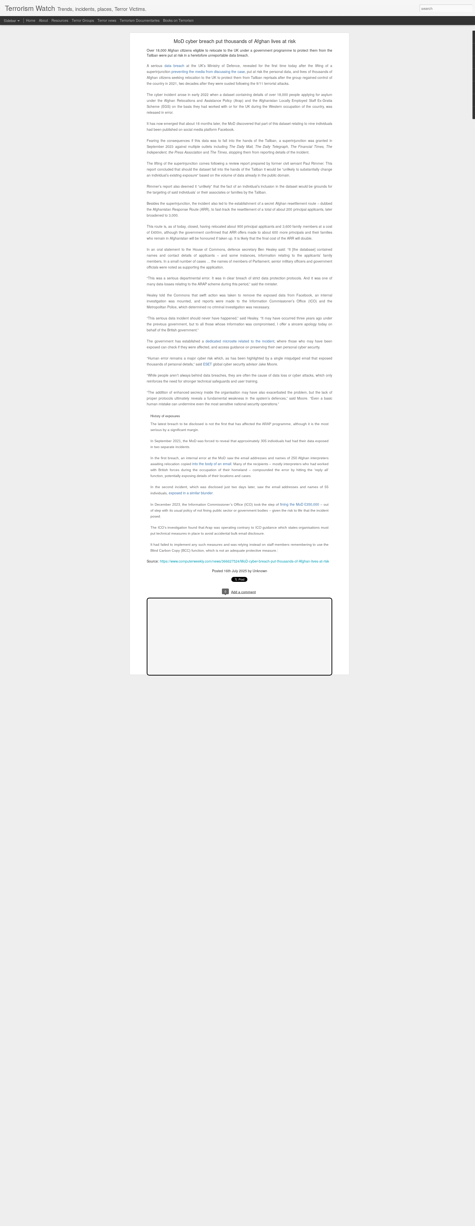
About (43, 20)
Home (30, 20)
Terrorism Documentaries (140, 20)
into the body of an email (211, 463)
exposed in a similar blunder (191, 492)
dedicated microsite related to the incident (240, 341)
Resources (59, 20)
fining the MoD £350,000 (299, 504)
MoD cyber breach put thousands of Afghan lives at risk (235, 41)
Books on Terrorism (178, 20)
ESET (207, 364)
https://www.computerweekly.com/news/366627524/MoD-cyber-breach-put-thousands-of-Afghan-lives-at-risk (244, 561)
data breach (174, 65)
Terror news (106, 20)
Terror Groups (83, 20)
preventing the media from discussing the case (208, 71)
